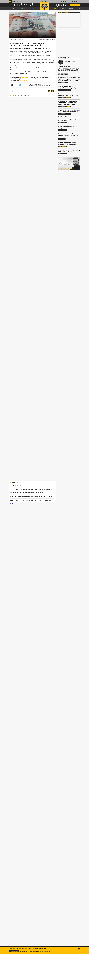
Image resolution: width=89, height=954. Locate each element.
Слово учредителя (63, 58)
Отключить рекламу (14, 951)
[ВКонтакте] (49, 13)
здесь (50, 951)
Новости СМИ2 (12, 503)
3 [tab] (63, 168)
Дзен (15, 85)
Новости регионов (63, 117)
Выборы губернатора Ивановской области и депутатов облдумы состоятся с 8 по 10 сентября (32, 500)
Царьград (61, 5)
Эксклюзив (68, 97)
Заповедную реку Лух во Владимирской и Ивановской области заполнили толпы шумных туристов (32, 496)
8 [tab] (71, 168)
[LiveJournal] (52, 13)
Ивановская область (19, 95)
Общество (12, 13)
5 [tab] (66, 168)
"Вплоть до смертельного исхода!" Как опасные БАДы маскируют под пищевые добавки (32, 489)
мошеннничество (27, 95)
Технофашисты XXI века (16, 485)
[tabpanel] (69, 163)
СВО (66, 82)
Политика (68, 106)
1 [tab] (60, 168)
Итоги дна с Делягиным (64, 12)
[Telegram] (54, 13)
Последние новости (64, 74)
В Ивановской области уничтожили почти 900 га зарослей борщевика (27, 493)
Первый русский (23, 5)
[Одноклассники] (51, 13)
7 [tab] (69, 168)
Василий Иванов (13, 39)
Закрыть (76, 948)
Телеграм (23, 85)
